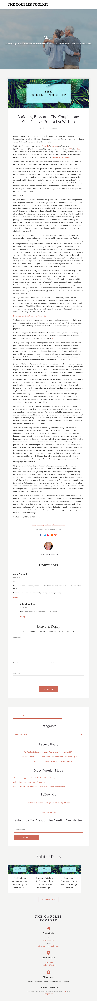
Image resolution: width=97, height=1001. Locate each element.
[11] (71, 148)
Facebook (44, 987)
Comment (17, 638)
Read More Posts (48, 899)
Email (53, 662)
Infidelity (40, 525)
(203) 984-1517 (48, 941)
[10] (69, 148)
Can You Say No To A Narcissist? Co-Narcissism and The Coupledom (39, 786)
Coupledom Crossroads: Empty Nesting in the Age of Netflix (48, 762)
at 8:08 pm (23, 608)
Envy (34, 525)
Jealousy (48, 525)
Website (16, 673)
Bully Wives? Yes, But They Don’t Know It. (29, 782)
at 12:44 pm (17, 577)
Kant (78, 149)
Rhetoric (55, 146)
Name (16, 662)
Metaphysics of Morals (60, 157)
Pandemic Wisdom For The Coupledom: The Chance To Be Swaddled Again (48, 757)
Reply (16, 598)
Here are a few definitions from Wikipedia (29, 316)
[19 (52, 338)
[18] (21, 328)
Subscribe (27, 837)
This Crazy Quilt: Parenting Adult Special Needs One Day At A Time (48, 803)
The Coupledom (58, 525)
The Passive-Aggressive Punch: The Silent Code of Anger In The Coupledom (42, 778)
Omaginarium (48, 994)
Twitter (55, 987)
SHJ (66, 991)
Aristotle (45, 146)
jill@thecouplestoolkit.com (48, 946)
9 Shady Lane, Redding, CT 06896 (48, 963)
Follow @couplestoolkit (48, 812)
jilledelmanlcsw (27, 604)
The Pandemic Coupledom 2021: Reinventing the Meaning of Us (48, 752)
